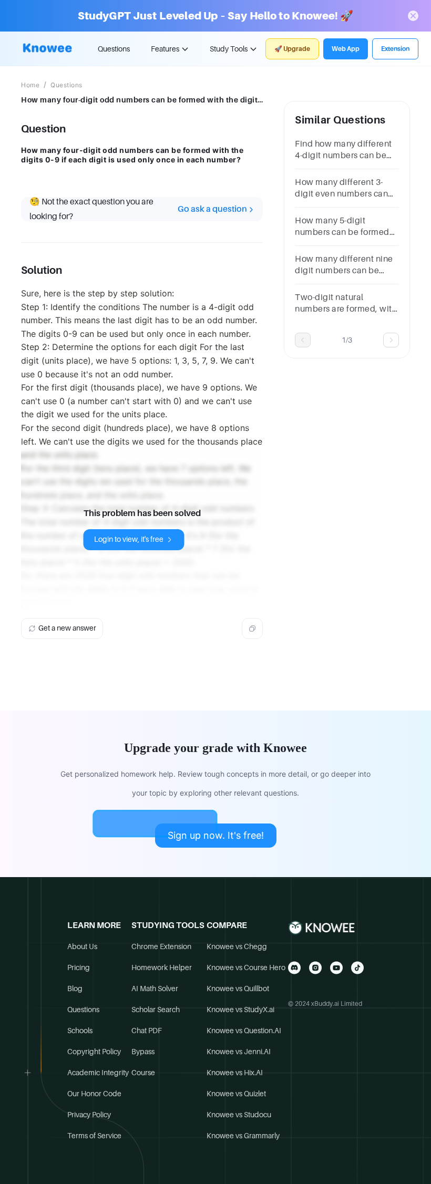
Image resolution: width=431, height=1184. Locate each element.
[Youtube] (336, 967)
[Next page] (391, 340)
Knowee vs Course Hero (246, 967)
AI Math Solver (154, 988)
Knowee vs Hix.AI (235, 1072)
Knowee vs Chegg (237, 946)
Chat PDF (146, 1030)
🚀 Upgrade (292, 49)
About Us (82, 946)
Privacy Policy (89, 1114)
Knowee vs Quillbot (238, 988)
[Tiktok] (357, 967)
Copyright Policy (94, 1051)
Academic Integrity (98, 1072)
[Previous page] (303, 340)
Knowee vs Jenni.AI (239, 1051)
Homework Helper (161, 967)
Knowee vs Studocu (239, 1114)
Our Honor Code (94, 1093)
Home (30, 85)
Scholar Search (155, 1009)
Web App (346, 49)
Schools (80, 1030)
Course (143, 1072)
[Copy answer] (252, 628)
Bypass (143, 1051)
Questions (114, 49)
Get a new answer (67, 628)
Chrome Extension (161, 946)
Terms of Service (94, 1135)
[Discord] (294, 967)
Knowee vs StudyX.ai (240, 1009)
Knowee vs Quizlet (236, 1093)
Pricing (78, 967)
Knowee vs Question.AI (244, 1030)
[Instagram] (315, 967)
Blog (75, 988)
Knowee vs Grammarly (243, 1135)
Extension (395, 49)
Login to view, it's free (128, 539)
